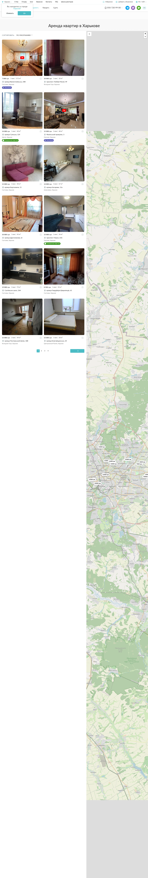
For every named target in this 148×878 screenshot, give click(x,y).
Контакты (49, 2)
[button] (108, 2)
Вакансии (39, 2)
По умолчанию (23, 35)
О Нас (16, 2)
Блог (31, 2)
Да (24, 13)
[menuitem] (34, 8)
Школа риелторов (67, 2)
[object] (22, 83)
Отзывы (24, 2)
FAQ (56, 2)
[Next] (77, 351)
